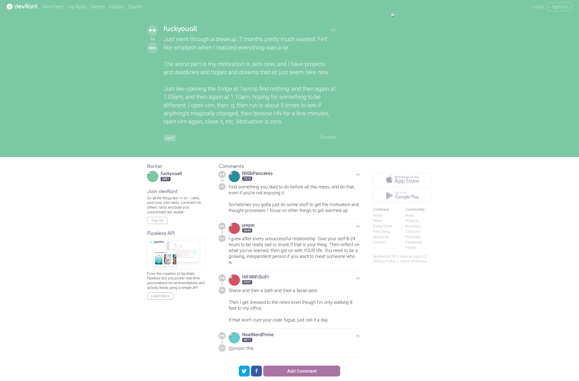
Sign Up (559, 7)
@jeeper (237, 348)
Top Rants (77, 7)
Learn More (160, 296)
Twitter (411, 247)
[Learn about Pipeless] (176, 253)
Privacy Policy (384, 261)
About (378, 215)
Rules (410, 215)
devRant (379, 256)
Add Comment (302, 371)
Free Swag (381, 231)
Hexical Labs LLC (413, 256)
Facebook (414, 242)
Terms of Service (413, 261)
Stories (98, 7)
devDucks (381, 237)
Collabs (116, 7)
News (377, 221)
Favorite (328, 137)
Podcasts (413, 237)
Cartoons (413, 231)
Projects (412, 221)
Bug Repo (413, 226)
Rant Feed (53, 7)
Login (538, 7)
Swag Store (382, 226)
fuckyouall (180, 29)
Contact (379, 242)
